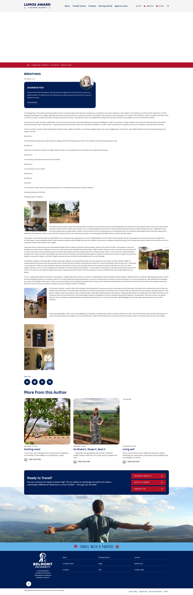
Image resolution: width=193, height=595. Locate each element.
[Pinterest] (42, 382)
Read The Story (35, 459)
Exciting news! (32, 449)
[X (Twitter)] (35, 382)
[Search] (168, 6)
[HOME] (28, 65)
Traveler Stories (79, 6)
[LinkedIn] (50, 382)
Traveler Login (139, 570)
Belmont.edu (138, 564)
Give (140, 6)
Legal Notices (143, 592)
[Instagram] (28, 583)
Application (150, 6)
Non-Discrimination (155, 592)
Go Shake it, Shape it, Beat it (89, 449)
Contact (161, 6)
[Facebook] (27, 382)
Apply (100, 564)
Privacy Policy (133, 592)
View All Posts (32, 102)
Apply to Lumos (121, 6)
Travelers (92, 6)
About (67, 6)
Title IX (165, 592)
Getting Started (105, 6)
